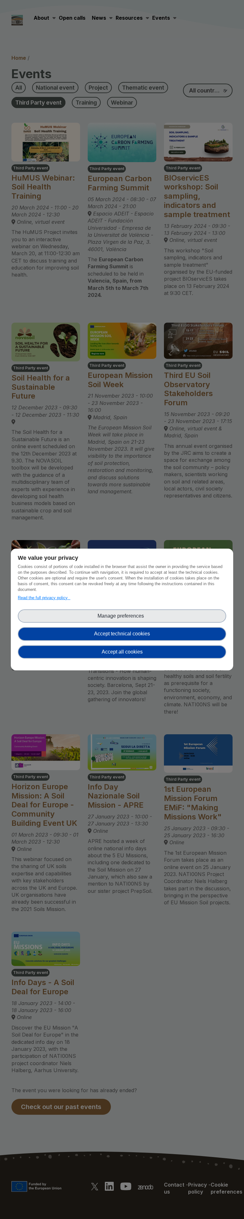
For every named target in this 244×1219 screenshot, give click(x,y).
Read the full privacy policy (44, 597)
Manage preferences (122, 616)
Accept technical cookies (122, 633)
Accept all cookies (122, 651)
